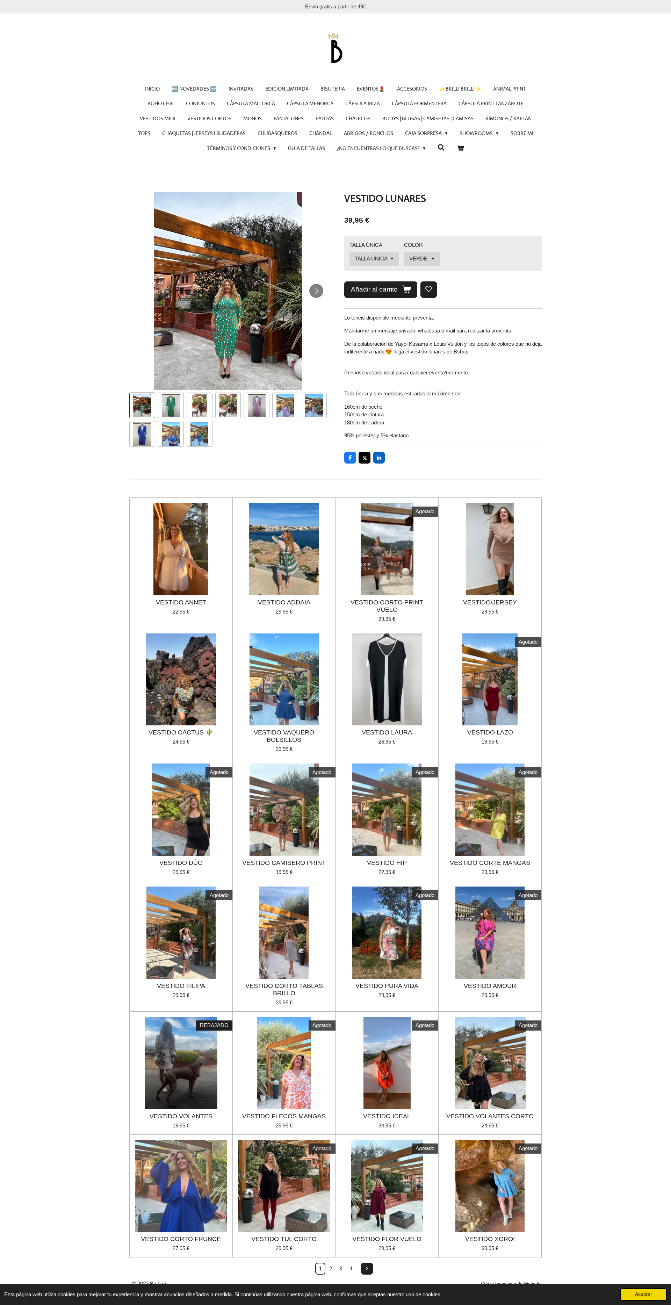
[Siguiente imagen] (316, 291)
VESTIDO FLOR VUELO (386, 1238)
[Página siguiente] (367, 1269)
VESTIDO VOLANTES (181, 1116)
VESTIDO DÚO (181, 862)
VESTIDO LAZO (490, 732)
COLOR (413, 245)
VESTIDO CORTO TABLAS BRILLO (284, 989)
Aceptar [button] (643, 1294)
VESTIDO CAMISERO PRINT (284, 862)
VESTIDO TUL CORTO (284, 1238)
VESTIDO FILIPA (181, 985)
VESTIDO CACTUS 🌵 (181, 732)
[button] (142, 405)
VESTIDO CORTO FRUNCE (181, 1238)
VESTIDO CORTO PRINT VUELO (387, 606)
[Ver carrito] (460, 148)
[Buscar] (441, 148)
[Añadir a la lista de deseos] (428, 289)
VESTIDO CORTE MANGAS (490, 862)
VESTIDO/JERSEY (490, 602)
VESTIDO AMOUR (490, 985)
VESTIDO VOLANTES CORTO (490, 1116)
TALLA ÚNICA (365, 245)
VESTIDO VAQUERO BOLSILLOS (284, 736)
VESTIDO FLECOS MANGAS (284, 1116)
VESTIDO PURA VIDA (386, 985)
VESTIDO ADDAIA (284, 602)
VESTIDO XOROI (490, 1238)
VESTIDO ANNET (181, 602)
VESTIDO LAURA (387, 732)
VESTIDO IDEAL (387, 1116)
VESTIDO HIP (387, 862)
